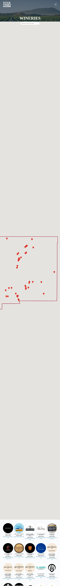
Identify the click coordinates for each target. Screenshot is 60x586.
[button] (43, 293)
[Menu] (55, 4)
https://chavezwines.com (30, 557)
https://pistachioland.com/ (19, 536)
